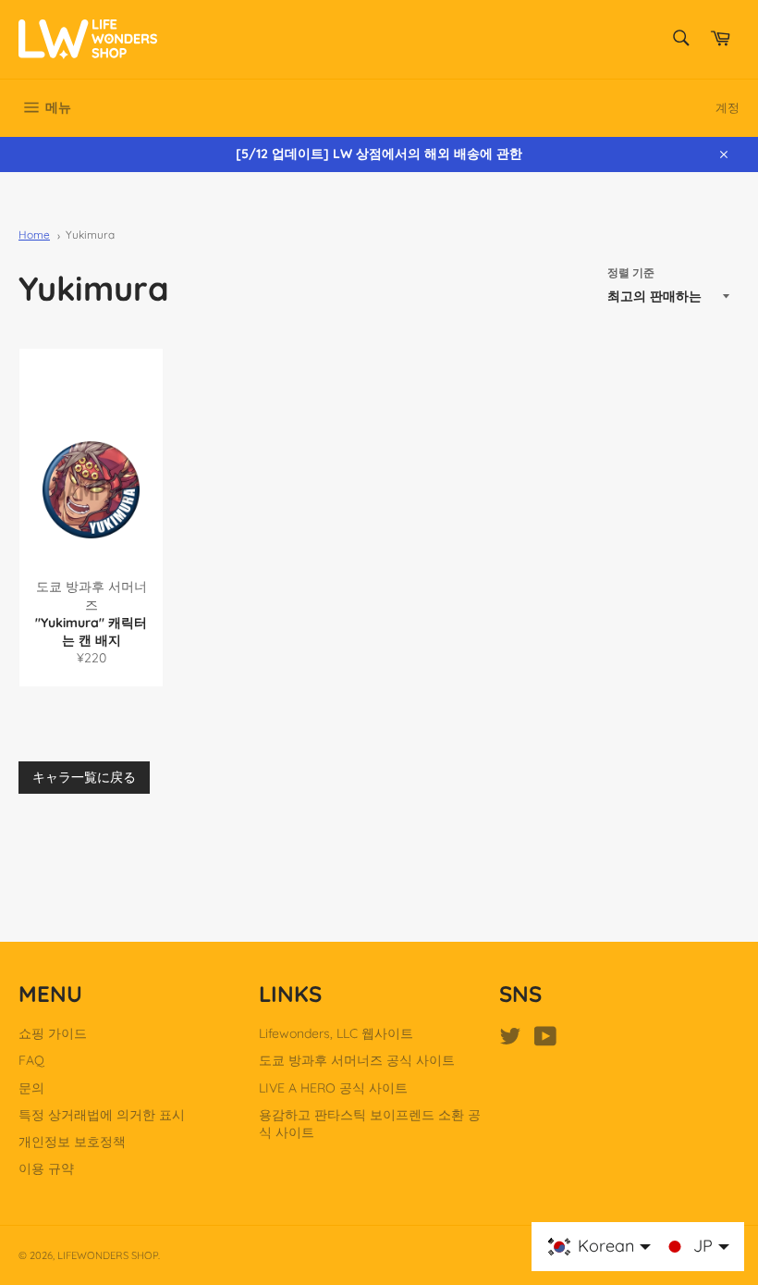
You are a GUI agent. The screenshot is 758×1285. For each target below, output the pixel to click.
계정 (727, 107)
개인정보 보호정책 (72, 1141)
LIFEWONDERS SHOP (107, 1255)
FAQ (31, 1060)
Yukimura (90, 234)
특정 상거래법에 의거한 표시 (101, 1114)
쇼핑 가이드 (52, 1033)
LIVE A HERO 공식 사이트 (333, 1088)
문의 (31, 1088)
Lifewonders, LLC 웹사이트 (336, 1033)
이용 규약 (46, 1168)
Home (34, 234)
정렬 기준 (630, 272)
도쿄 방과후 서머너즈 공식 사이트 (357, 1060)
